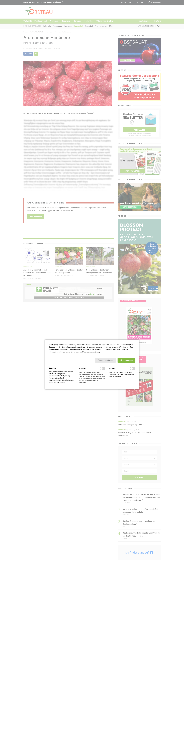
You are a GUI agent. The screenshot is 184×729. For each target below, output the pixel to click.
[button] (105, 360)
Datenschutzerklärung (91, 352)
